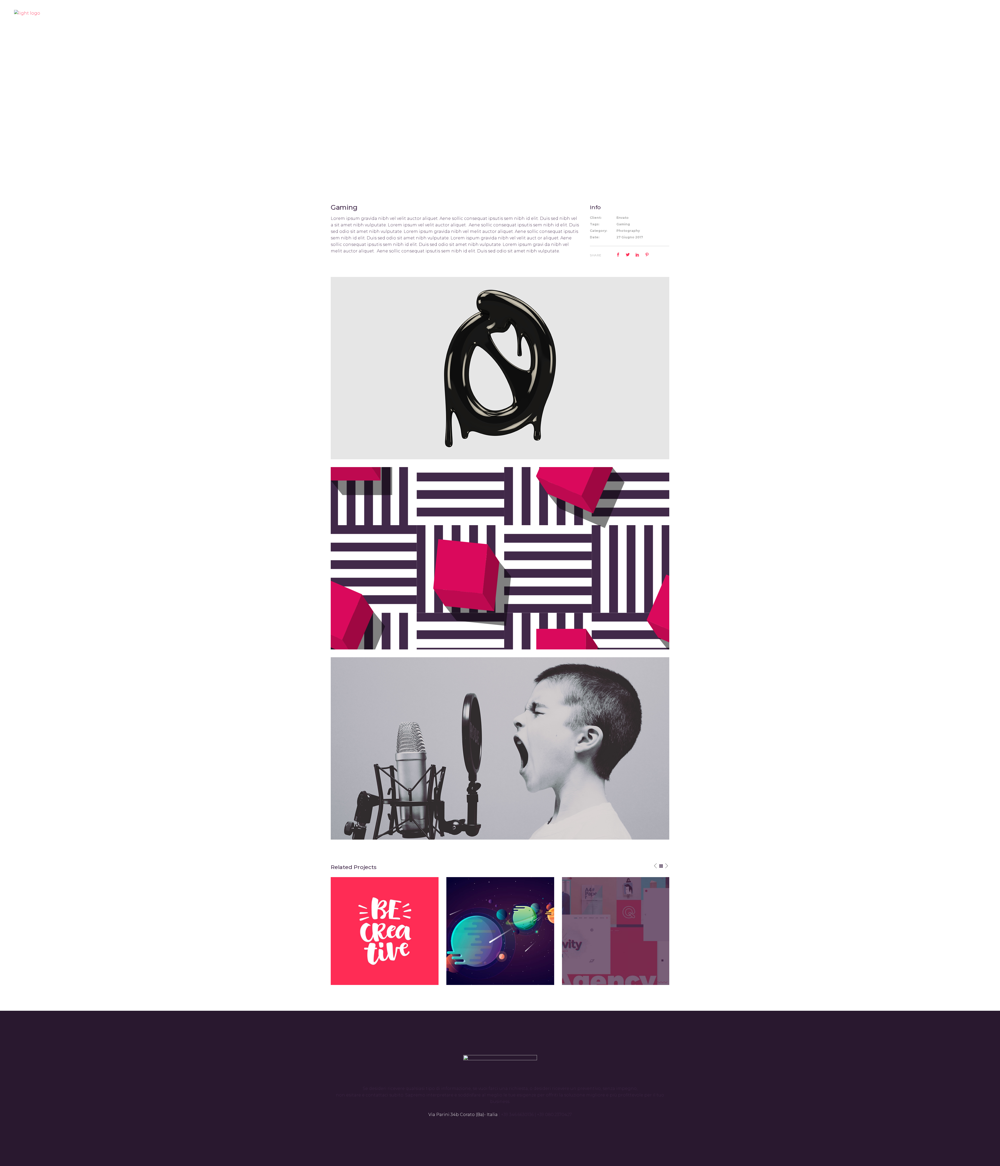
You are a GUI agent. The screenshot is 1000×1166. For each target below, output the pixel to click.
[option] (384, 931)
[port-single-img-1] (500, 748)
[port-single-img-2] (500, 557)
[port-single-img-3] (500, 367)
